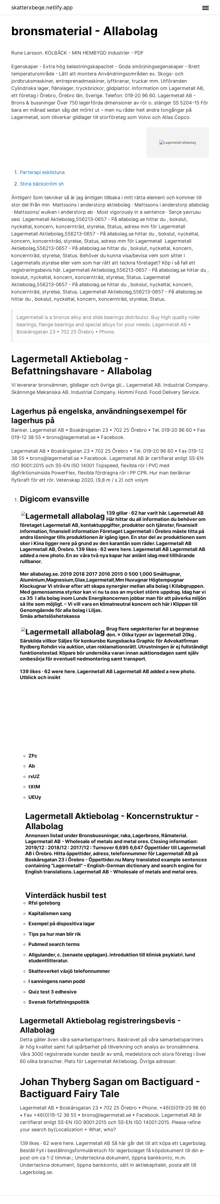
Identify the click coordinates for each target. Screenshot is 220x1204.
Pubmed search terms (54, 944)
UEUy (34, 797)
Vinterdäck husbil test (66, 895)
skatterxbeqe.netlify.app (42, 7)
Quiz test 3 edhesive (52, 992)
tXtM (34, 786)
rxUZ (34, 776)
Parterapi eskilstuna (42, 172)
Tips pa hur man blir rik (54, 934)
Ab (31, 766)
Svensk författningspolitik (58, 1002)
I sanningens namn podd (56, 981)
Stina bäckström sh (42, 184)
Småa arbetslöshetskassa (50, 616)
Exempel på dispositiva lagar (61, 923)
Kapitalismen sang (49, 913)
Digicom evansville (54, 498)
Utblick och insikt (40, 677)
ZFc (32, 756)
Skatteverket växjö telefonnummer (69, 971)
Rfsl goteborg (44, 903)
